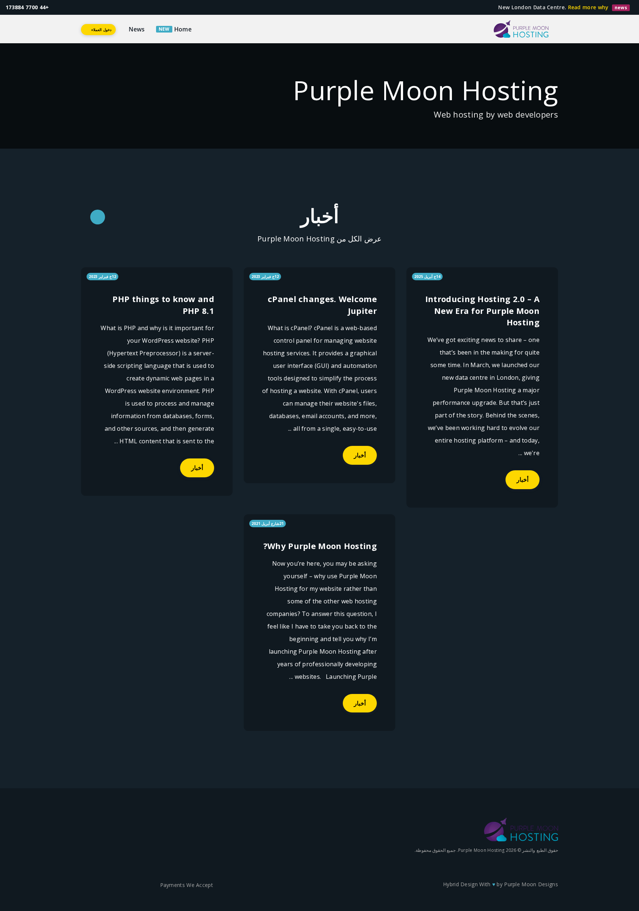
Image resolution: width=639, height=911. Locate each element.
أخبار (522, 479)
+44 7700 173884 (27, 7)
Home (183, 29)
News (137, 29)
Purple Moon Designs (531, 884)
